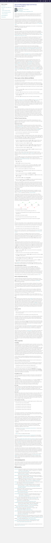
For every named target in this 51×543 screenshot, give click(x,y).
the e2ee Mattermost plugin (24, 158)
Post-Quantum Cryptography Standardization (28, 428)
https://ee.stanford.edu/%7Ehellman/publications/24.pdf (26, 501)
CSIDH (17, 433)
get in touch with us (21, 525)
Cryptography (20, 10)
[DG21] (34, 438)
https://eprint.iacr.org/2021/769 (28, 477)
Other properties (5, 13)
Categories (10, 1)
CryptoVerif (21, 69)
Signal (41, 34)
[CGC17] (16, 488)
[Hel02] (21, 126)
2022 (32, 11)
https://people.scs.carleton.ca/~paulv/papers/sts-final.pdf (27, 504)
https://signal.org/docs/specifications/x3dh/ (24, 521)
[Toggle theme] (50, 1)
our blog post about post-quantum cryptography (27, 435)
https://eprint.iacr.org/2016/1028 (23, 471)
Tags (14, 1)
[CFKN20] (27, 68)
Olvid (39, 274)
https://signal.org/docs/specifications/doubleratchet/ (25, 506)
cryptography (28, 11)
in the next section (32, 192)
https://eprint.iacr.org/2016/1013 (24, 495)
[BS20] (19, 62)
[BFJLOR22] (29, 330)
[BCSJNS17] (29, 63)
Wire (19, 35)
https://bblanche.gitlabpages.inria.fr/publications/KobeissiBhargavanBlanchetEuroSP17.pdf (32, 517)
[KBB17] (37, 68)
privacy (24, 11)
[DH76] (19, 126)
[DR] (20, 191)
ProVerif (16, 69)
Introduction (3, 5)
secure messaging (20, 11)
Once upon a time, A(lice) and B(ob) (6, 7)
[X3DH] (18, 262)
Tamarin (33, 68)
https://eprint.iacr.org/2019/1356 (23, 474)
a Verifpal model (21, 99)
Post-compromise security (6, 12)
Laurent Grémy (26, 9)
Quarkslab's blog (3, 1)
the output (36, 99)
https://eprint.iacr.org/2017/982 (22, 490)
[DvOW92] (38, 129)
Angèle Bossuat (20, 9)
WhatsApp (16, 35)
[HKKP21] (26, 438)
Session (21, 35)
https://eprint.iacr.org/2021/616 (23, 514)
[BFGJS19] (22, 438)
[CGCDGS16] (30, 61)
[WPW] (31, 298)
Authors (18, 1)
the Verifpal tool (27, 53)
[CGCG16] (37, 280)
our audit (24, 35)
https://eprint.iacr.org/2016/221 (23, 492)
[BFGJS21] (29, 438)
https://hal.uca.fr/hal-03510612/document (33, 480)
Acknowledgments (4, 15)
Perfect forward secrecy (6, 10)
